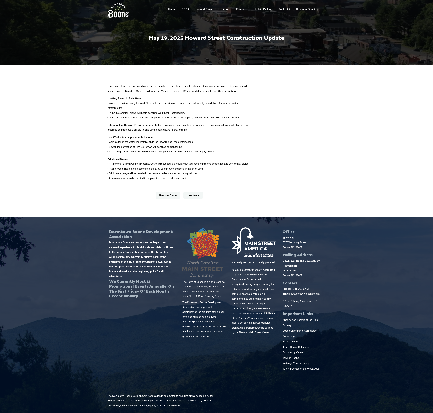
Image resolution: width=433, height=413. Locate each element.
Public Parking (263, 9)
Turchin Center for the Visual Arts (301, 368)
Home (171, 9)
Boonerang (289, 336)
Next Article (193, 195)
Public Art (284, 9)
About (226, 9)
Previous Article (168, 195)
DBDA (185, 9)
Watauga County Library (296, 363)
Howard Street (204, 9)
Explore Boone (291, 341)
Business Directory (307, 9)
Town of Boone (291, 357)
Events (240, 9)
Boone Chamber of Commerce (300, 330)
